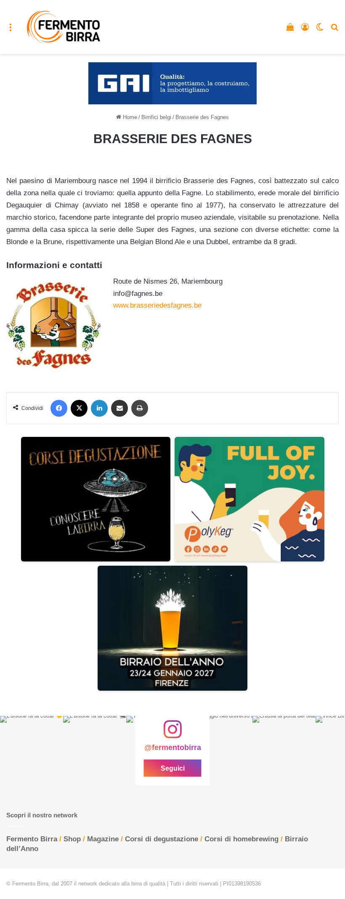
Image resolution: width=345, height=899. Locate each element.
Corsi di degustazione (161, 839)
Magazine (103, 839)
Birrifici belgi (156, 117)
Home (129, 117)
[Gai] (172, 83)
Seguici (173, 767)
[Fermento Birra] (64, 27)
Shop (72, 839)
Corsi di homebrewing (241, 839)
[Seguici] (172, 733)
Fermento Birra (31, 839)
